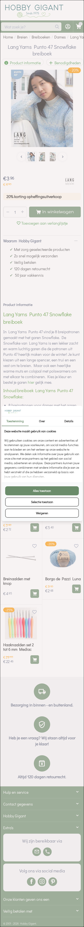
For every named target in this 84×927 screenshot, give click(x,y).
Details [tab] (68, 421)
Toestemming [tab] (15, 421)
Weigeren (42, 513)
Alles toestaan (42, 491)
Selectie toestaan (42, 502)
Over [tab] (42, 421)
